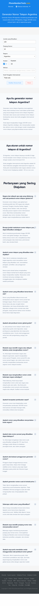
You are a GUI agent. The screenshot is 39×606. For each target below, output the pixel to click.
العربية (5, 578)
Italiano (29, 580)
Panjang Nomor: (8, 46)
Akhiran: (5, 67)
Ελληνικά (26, 578)
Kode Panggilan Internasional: (11, 75)
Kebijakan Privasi (21, 575)
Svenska (33, 583)
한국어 (4, 583)
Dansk (15, 578)
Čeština (11, 578)
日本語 (34, 580)
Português (21, 583)
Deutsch (20, 578)
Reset (29, 83)
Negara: (5, 53)
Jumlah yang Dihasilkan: (10, 39)
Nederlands (10, 583)
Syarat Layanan (11, 575)
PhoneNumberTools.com (19, 588)
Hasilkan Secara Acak (15, 83)
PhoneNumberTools (19, 3)
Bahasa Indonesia (21, 580)
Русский (27, 583)
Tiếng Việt (14, 585)
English (32, 578)
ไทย (9, 585)
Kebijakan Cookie (31, 575)
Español (4, 580)
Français (10, 580)
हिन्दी (14, 580)
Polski (16, 583)
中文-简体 (20, 585)
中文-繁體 (27, 585)
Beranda (10, 6)
